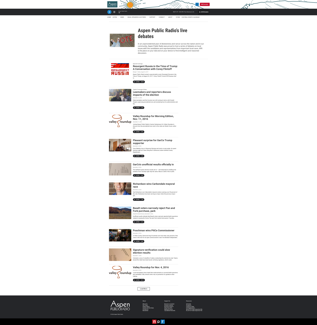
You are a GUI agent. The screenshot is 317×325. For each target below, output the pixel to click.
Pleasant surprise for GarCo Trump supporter (152, 142)
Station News (146, 306)
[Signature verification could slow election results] (120, 254)
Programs (188, 305)
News (122, 17)
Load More (143, 289)
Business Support (169, 306)
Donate (205, 4)
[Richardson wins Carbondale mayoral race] (120, 188)
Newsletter (145, 310)
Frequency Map (190, 306)
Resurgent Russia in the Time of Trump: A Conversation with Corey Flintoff (155, 68)
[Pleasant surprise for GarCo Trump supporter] (120, 145)
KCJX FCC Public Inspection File (194, 310)
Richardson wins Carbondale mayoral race (154, 185)
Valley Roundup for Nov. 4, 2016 (151, 267)
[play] (109, 12)
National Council (168, 309)
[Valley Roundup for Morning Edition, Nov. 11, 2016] (120, 121)
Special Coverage (138, 63)
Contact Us (145, 309)
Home (109, 17)
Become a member (169, 304)
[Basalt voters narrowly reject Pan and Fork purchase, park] (120, 213)
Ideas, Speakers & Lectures (137, 17)
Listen (115, 17)
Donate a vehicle (168, 305)
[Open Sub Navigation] (118, 17)
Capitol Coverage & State (140, 89)
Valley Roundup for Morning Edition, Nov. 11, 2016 (153, 117)
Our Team (145, 305)
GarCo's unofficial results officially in (153, 164)
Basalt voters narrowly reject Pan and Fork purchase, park (154, 209)
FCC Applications (190, 308)
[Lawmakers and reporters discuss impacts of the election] (120, 95)
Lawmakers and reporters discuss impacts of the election (152, 93)
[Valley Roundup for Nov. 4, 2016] (120, 272)
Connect (162, 17)
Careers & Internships (148, 308)
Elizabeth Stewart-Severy (138, 214)
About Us (145, 304)
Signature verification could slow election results (151, 251)
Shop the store (168, 308)
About (170, 17)
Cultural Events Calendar (191, 17)
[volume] (114, 12)
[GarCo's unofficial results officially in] (120, 169)
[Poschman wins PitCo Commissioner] (120, 235)
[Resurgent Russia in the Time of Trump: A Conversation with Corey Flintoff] (120, 69)
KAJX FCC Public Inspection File (194, 309)
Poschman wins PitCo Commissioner (153, 230)
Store (178, 17)
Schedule (188, 304)
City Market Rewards (169, 310)
